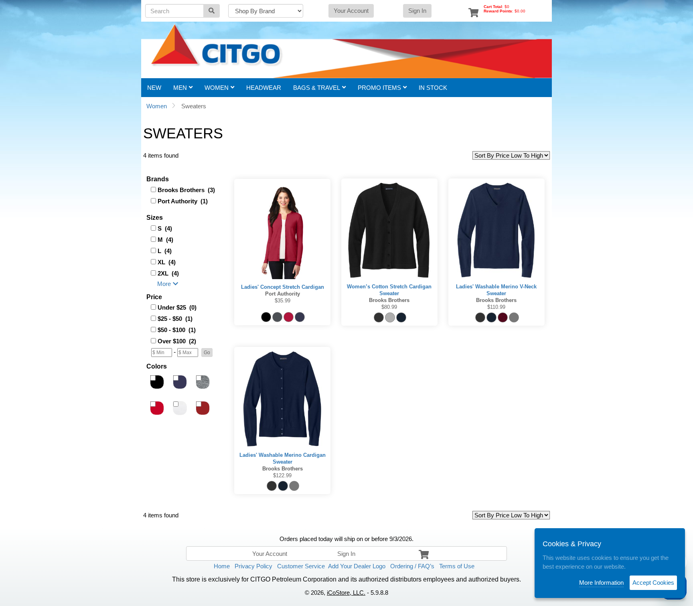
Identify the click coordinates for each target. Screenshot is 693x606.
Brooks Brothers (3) (186, 189)
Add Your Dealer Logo (356, 566)
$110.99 (496, 307)
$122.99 (282, 475)
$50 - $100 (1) (177, 329)
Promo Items (379, 87)
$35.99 (282, 301)
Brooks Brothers (389, 300)
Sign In (417, 10)
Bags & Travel (316, 87)
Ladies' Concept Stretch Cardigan (282, 287)
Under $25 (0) (177, 307)
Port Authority (282, 294)
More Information (601, 582)
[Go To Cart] (422, 553)
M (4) (165, 239)
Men (180, 87)
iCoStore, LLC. (346, 592)
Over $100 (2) (177, 341)
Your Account (351, 10)
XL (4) (167, 262)
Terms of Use (456, 566)
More (164, 283)
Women (217, 87)
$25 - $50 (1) (175, 318)
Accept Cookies (653, 582)
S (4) (165, 228)
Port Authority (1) (183, 201)
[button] (207, 352)
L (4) (165, 250)
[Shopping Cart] (472, 11)
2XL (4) (168, 273)
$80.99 (389, 307)
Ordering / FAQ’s (412, 566)
